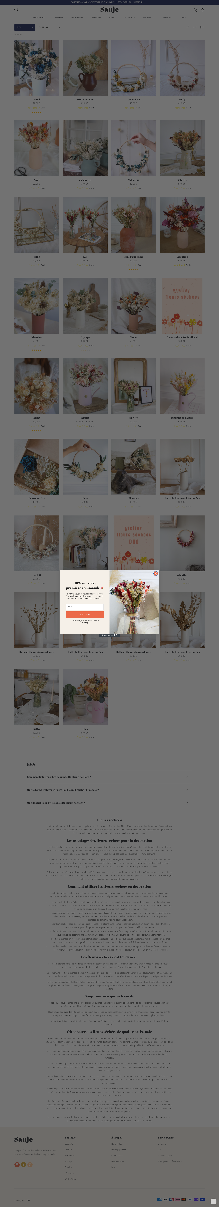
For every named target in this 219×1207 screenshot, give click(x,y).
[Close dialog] (155, 573)
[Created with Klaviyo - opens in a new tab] (109, 635)
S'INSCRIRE (85, 615)
